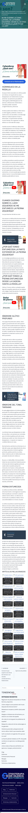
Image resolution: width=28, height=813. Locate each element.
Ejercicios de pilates (21, 670)
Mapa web (18, 785)
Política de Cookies (8, 785)
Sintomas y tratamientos (8, 763)
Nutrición (4, 761)
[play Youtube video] (14, 187)
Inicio (3, 11)
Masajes (4, 759)
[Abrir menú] (25, 4)
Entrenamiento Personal (8, 756)
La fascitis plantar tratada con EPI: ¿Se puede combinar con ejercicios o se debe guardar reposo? (14, 741)
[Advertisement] (14, 48)
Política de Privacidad (9, 783)
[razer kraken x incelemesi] (14, 812)
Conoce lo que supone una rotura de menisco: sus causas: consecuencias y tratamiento (7, 674)
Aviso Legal (20, 783)
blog (6, 11)
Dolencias (4, 754)
